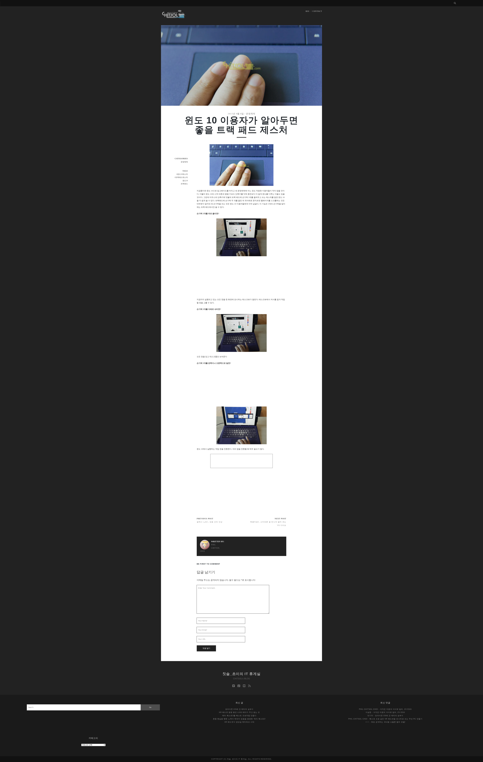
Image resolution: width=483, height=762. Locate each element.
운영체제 (250, 114)
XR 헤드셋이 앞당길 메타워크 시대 (239, 722)
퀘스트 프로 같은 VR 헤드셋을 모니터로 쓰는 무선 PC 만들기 (395, 719)
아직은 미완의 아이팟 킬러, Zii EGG (396, 709)
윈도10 (185, 181)
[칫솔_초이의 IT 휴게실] (173, 17)
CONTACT (317, 11)
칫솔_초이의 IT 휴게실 (242, 674)
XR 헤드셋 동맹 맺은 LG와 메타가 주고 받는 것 (239, 712)
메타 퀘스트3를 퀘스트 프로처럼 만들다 (239, 716)
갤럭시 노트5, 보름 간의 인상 (209, 522)
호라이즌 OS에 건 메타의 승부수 (239, 709)
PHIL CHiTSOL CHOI (210, 548)
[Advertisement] (241, 277)
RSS (307, 11)
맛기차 (370, 716)
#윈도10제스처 (182, 174)
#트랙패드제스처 (181, 177)
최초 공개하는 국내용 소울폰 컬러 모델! (388, 722)
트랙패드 (184, 184)
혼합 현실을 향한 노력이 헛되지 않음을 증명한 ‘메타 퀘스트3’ (239, 719)
